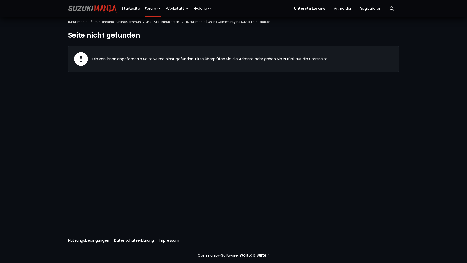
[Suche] (392, 8)
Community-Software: (233, 255)
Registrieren (370, 8)
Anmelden (343, 8)
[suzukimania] (92, 8)
